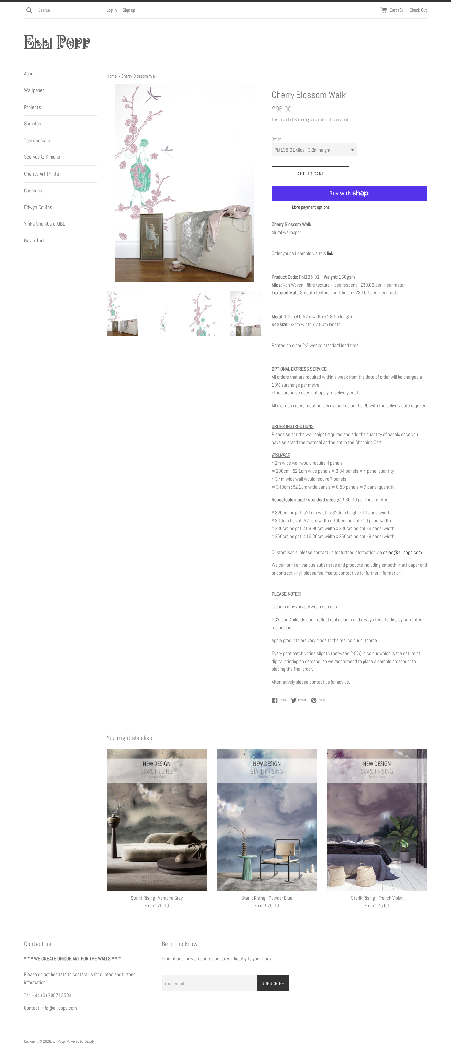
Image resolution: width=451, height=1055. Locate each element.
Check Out (418, 10)
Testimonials (37, 140)
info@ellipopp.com (59, 1008)
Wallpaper (34, 90)
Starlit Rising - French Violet (377, 898)
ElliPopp (59, 1041)
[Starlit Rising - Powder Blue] (267, 820)
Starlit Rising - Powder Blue (266, 898)
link (330, 253)
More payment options (311, 207)
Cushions (33, 190)
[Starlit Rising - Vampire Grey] (157, 820)
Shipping (302, 119)
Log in (112, 10)
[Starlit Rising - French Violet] (377, 820)
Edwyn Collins (38, 207)
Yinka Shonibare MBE (44, 224)
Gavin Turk (34, 240)
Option (276, 139)
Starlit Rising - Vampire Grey (157, 898)
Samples (32, 123)
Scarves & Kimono (42, 156)
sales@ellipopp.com (402, 552)
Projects (32, 107)
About (29, 73)
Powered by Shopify (81, 1041)
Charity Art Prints (41, 173)
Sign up (129, 10)
